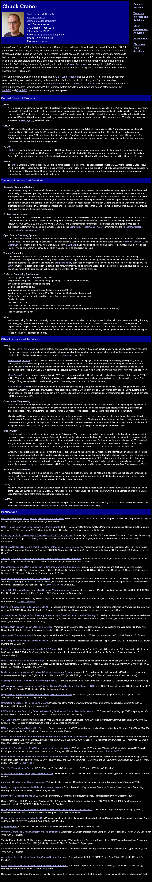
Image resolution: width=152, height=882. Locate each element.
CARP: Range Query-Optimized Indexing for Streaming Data (30, 526)
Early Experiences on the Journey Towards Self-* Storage (29, 649)
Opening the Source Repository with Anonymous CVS (27, 773)
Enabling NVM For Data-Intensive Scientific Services (26, 626)
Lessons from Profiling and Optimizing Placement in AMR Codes (32, 518)
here (23, 366)
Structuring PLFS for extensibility (17, 635)
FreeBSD (129, 241)
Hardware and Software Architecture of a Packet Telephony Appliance (35, 756)
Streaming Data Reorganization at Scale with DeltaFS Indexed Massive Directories (41, 558)
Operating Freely (9, 826)
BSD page (71, 244)
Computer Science (55, 83)
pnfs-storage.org (26, 120)
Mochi (15, 164)
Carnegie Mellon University (41, 21)
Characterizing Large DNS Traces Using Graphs (24, 702)
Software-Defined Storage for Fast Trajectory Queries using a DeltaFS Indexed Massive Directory (48, 615)
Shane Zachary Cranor (19, 360)
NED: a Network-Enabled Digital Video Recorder (24, 728)
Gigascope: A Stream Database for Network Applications (28, 680)
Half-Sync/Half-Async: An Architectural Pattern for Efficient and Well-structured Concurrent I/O (46, 809)
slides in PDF (114, 751)
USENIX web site (26, 601)
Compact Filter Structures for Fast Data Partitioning (25, 578)
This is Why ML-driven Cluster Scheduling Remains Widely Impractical (35, 589)
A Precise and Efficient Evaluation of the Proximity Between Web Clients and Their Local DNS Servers (50, 685)
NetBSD (6, 90)
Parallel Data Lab (36, 17)
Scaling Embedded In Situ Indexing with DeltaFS (24, 606)
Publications (140, 38)
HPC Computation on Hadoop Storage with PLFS (25, 640)
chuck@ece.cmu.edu (45, 34)
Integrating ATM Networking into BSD (19, 795)
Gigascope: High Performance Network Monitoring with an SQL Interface (36, 694)
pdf (105, 751)
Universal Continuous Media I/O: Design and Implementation (30, 831)
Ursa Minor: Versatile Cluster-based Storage (22, 660)
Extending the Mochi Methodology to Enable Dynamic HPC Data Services (37, 535)
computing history (63, 262)
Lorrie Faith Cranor (25, 348)
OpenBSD (21, 90)
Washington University (82, 83)
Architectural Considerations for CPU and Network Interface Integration (35, 748)
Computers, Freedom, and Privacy (86, 226)
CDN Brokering (8, 719)
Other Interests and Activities (140, 29)
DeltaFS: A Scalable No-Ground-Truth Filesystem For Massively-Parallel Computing (41, 546)
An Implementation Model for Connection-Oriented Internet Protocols (34, 856)
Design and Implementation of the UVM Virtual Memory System (32, 787)
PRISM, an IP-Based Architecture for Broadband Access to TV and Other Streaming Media (45, 736)
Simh (10, 265)
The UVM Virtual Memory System (17, 768)
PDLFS (11, 149)
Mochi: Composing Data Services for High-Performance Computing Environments (41, 566)
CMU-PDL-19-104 (54, 584)
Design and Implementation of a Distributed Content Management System (36, 672)
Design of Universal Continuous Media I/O (21, 817)
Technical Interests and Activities (140, 17)
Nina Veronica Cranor (18, 386)
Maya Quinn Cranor (17, 374)
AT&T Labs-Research (66, 76)
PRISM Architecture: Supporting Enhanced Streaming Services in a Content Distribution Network (48, 711)
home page (68, 355)
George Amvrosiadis (78, 64)
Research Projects (138, 5)
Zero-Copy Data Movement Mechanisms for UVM (25, 781)
